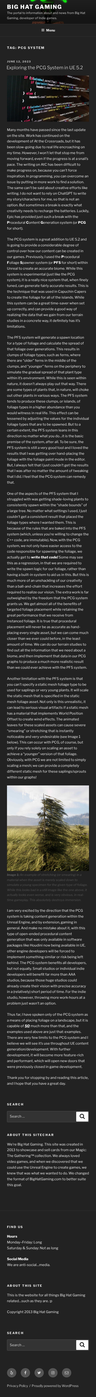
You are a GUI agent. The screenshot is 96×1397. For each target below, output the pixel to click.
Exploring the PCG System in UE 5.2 (45, 67)
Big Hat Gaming (34, 6)
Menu (50, 30)
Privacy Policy (17, 1386)
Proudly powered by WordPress (55, 1386)
